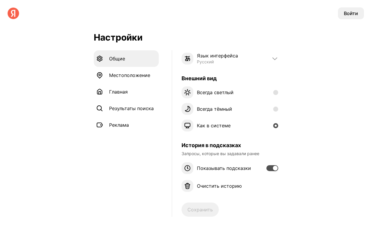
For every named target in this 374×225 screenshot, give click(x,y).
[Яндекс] (13, 13)
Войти (351, 13)
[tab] (126, 58)
